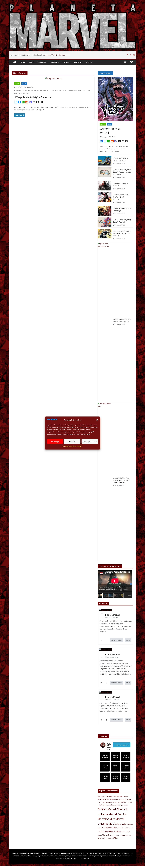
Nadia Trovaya (82, 90)
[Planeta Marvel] (72, 26)
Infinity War (128, 802)
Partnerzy (66, 62)
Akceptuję (55, 441)
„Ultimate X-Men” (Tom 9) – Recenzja (122, 209)
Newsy (23, 62)
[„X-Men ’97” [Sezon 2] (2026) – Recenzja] (104, 161)
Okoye (104, 828)
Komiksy (17, 83)
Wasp (15, 93)
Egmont (33, 90)
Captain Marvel (109, 799)
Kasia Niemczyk (51, 90)
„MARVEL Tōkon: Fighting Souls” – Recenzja (122, 221)
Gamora (108, 802)
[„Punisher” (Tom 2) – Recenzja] (104, 186)
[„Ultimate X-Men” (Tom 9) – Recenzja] (104, 211)
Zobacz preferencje (90, 441)
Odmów (72, 441)
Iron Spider (108, 805)
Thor (110, 835)
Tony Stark (124, 835)
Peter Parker (111, 827)
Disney (117, 799)
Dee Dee (31, 87)
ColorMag (53, 853)
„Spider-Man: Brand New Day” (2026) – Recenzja (122, 320)
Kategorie (42, 62)
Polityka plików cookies (69, 446)
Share (128, 640)
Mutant (125, 824)
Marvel (65, 90)
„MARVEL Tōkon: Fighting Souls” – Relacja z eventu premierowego (56, 56)
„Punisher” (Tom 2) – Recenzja (120, 184)
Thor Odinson (116, 835)
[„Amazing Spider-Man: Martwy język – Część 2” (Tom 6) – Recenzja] (104, 481)
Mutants (130, 824)
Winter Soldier (102, 838)
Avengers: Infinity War (114, 796)
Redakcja (54, 62)
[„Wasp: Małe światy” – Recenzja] (53, 78)
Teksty (31, 62)
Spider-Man (107, 831)
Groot (112, 802)
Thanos (105, 835)
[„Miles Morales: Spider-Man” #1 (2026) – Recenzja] (104, 198)
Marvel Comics (72, 90)
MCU (111, 823)
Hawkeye (117, 802)
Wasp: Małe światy (24, 93)
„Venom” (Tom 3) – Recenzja (111, 130)
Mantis (126, 805)
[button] (97, 420)
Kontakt (79, 446)
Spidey (117, 831)
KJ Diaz (59, 90)
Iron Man (101, 805)
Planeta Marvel (34, 853)
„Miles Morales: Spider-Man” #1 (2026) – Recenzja (121, 197)
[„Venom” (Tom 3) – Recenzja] (115, 99)
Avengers (102, 796)
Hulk (122, 802)
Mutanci (118, 824)
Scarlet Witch (126, 828)
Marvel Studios (106, 819)
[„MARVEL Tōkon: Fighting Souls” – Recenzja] (104, 222)
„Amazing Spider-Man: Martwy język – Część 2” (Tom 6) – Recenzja (121, 480)
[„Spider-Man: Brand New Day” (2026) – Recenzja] (104, 321)
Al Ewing (18, 90)
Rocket (119, 828)
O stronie (78, 62)
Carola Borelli (26, 90)
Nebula (100, 828)
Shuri (131, 828)
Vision (129, 835)
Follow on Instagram (122, 745)
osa (89, 90)
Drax (99, 802)
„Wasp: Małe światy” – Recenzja (33, 97)
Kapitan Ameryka (117, 805)
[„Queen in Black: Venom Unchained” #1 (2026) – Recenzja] (104, 235)
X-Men (115, 838)
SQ (114, 137)
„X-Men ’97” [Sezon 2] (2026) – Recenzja (120, 159)
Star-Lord (123, 832)
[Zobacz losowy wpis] (131, 62)
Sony (99, 832)
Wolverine (109, 838)
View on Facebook (116, 640)
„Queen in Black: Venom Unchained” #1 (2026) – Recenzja (121, 233)
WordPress (64, 853)
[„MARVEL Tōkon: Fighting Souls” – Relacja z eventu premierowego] (104, 173)
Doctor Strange (125, 799)
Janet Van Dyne (41, 90)
